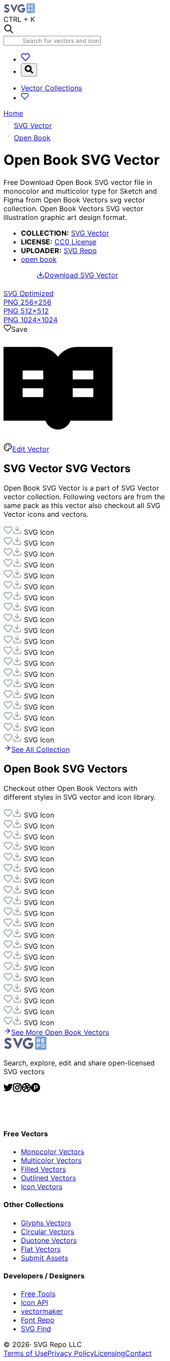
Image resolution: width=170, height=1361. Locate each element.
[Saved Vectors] (25, 59)
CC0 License (75, 241)
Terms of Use (25, 1353)
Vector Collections (51, 88)
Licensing (109, 1353)
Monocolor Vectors (52, 1151)
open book (39, 259)
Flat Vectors (41, 1249)
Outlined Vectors (48, 1177)
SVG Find (36, 1328)
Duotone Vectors (49, 1240)
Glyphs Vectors (46, 1222)
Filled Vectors (43, 1169)
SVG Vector (90, 233)
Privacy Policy (71, 1353)
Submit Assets (44, 1257)
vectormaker (42, 1311)
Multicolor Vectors (51, 1160)
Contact (138, 1353)
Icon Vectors (41, 1186)
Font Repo (37, 1320)
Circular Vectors (47, 1231)
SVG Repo (80, 250)
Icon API (34, 1302)
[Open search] (29, 70)
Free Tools (38, 1293)
